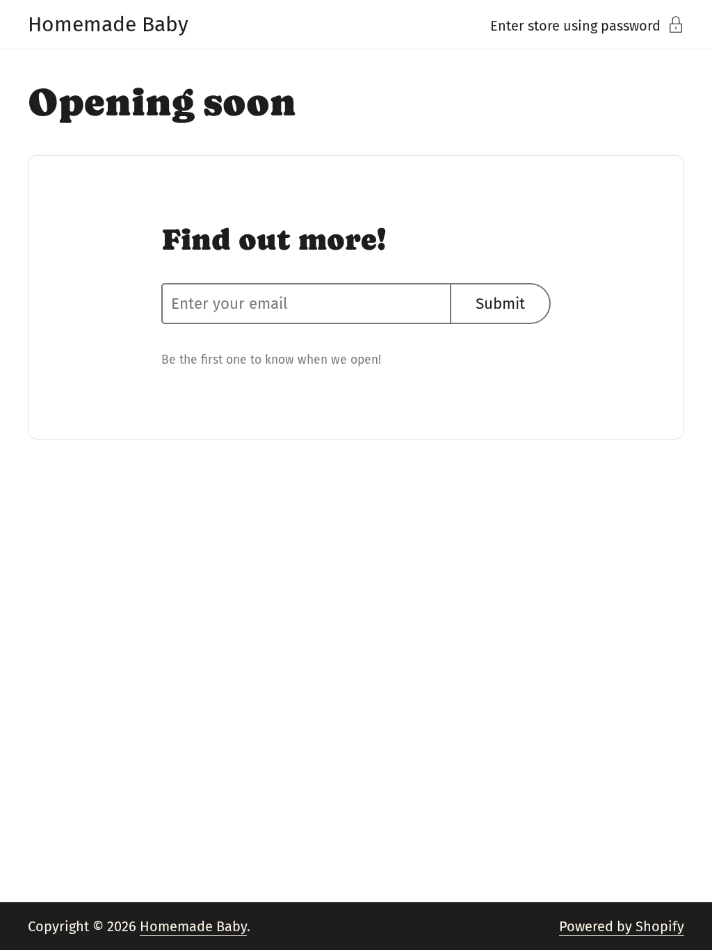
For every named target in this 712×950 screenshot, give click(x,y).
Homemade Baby (108, 24)
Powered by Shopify (621, 926)
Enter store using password (575, 25)
